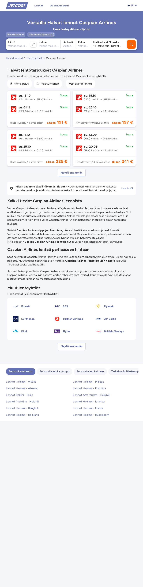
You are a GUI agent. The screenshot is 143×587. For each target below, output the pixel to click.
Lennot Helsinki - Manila (88, 408)
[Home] (17, 5)
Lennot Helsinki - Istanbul (89, 401)
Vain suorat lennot (80, 83)
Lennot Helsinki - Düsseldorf (91, 414)
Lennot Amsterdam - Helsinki (91, 395)
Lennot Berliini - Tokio (19, 395)
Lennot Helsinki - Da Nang (22, 414)
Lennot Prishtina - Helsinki (22, 401)
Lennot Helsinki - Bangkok (22, 408)
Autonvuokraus (59, 5)
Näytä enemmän (71, 172)
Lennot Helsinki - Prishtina (89, 388)
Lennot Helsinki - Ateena (21, 388)
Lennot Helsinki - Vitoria (21, 381)
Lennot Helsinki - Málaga (88, 381)
